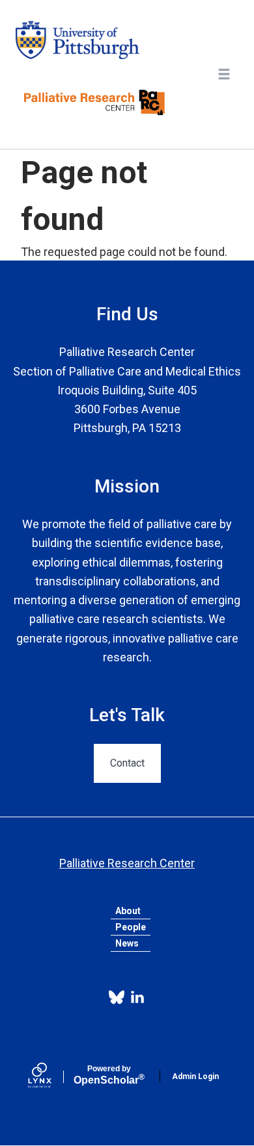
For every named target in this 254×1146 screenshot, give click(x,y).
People (130, 927)
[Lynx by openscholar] (51, 1076)
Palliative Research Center (127, 863)
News (127, 943)
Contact (127, 763)
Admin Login (195, 1076)
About (128, 911)
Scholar (109, 1075)
